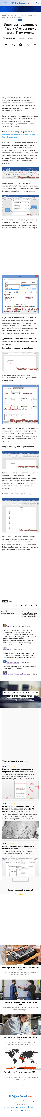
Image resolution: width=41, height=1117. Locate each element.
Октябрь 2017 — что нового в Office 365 (20, 1073)
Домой (4, 15)
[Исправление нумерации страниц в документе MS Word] (20, 790)
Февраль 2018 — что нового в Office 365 (20, 1003)
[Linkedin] (17, 1107)
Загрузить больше (20, 880)
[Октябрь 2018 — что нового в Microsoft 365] (20, 955)
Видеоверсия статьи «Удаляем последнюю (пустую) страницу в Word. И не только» (30, 614)
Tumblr (33, 1107)
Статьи (10, 15)
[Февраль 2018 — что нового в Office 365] (20, 990)
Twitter (16, 1111)
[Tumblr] (28, 1107)
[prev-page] (17, 1085)
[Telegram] (20, 45)
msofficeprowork (11, 38)
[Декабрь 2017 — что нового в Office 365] (20, 1024)
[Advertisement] (20, 73)
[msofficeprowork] (4, 38)
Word (15, 15)
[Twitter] (27, 45)
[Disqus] (20, 650)
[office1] (20, 694)
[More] (35, 45)
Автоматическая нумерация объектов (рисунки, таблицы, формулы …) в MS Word (18, 809)
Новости (21, 965)
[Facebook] (6, 45)
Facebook (10, 1107)
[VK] (13, 45)
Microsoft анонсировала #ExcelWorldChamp (9, 612)
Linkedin (22, 1107)
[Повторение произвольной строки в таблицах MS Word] (20, 867)
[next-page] (23, 1085)
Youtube (28, 1111)
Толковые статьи (15, 761)
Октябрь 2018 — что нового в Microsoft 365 (20, 968)
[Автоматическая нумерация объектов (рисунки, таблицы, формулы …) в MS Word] (20, 830)
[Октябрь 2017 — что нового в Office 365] (20, 1059)
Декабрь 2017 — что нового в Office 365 (20, 1038)
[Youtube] (22, 1111)
